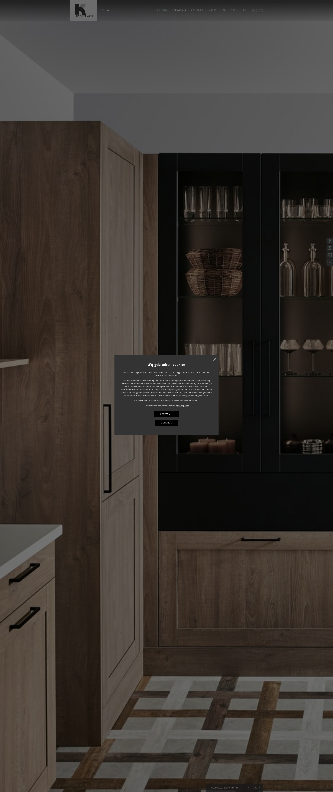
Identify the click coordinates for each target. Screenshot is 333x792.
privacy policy (182, 405)
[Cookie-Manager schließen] (214, 359)
